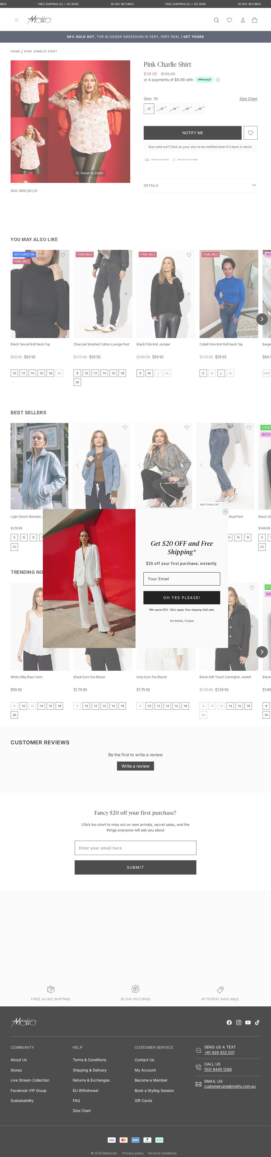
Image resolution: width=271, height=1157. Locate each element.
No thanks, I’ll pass (182, 620)
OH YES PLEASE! (181, 597)
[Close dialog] (225, 511)
